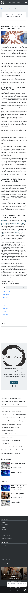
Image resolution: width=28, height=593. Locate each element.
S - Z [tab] (24, 287)
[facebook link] (3, 559)
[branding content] (2, 2)
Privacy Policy (5, 552)
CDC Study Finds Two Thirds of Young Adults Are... (18, 471)
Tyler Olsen (14, 467)
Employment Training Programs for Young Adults (13, 421)
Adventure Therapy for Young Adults (10, 440)
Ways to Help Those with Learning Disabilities (17, 494)
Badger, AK (5, 297)
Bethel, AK (5, 300)
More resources (6, 394)
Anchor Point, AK (6, 291)
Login (3, 555)
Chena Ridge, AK (6, 308)
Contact (19, 2)
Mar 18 (20, 475)
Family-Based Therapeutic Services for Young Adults (14, 447)
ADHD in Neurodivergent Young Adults (11, 453)
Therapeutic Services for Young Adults (11, 398)
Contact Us (4, 549)
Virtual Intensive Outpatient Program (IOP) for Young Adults (14, 450)
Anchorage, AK (6, 294)
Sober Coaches (5, 443)
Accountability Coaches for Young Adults (11, 434)
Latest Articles (6, 481)
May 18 (20, 497)
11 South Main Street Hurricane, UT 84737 (6, 534)
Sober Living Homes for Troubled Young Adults (13, 401)
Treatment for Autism (7, 430)
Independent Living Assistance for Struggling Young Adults (14, 418)
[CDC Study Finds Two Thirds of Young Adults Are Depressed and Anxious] (5, 473)
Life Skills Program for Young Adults (10, 405)
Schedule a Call (11, 2)
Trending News (6, 459)
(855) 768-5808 (4, 524)
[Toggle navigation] (25, 2)
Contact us (4, 323)
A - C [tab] (3, 287)
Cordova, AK (5, 314)
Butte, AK (5, 306)
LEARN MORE (14, 382)
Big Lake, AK (6, 303)
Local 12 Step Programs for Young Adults (11, 411)
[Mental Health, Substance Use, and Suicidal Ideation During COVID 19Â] (5, 465)
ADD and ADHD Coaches (7, 437)
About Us (4, 545)
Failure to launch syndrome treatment (11, 424)
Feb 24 (20, 467)
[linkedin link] (9, 559)
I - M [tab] (14, 287)
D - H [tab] (9, 287)
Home (2, 8)
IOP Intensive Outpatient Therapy (10, 427)
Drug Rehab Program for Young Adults (11, 408)
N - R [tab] (19, 287)
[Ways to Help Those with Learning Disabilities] (5, 495)
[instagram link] (6, 559)
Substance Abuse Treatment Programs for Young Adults (14, 414)
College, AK (5, 311)
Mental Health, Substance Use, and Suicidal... (18, 464)
